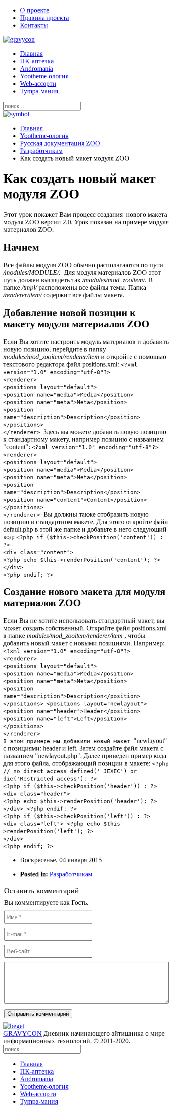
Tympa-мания (39, 91)
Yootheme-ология (44, 76)
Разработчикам (41, 150)
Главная (31, 53)
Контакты (34, 25)
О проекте (34, 10)
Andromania (36, 68)
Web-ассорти (38, 83)
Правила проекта (44, 17)
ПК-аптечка (37, 61)
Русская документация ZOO (60, 143)
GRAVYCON (22, 1033)
